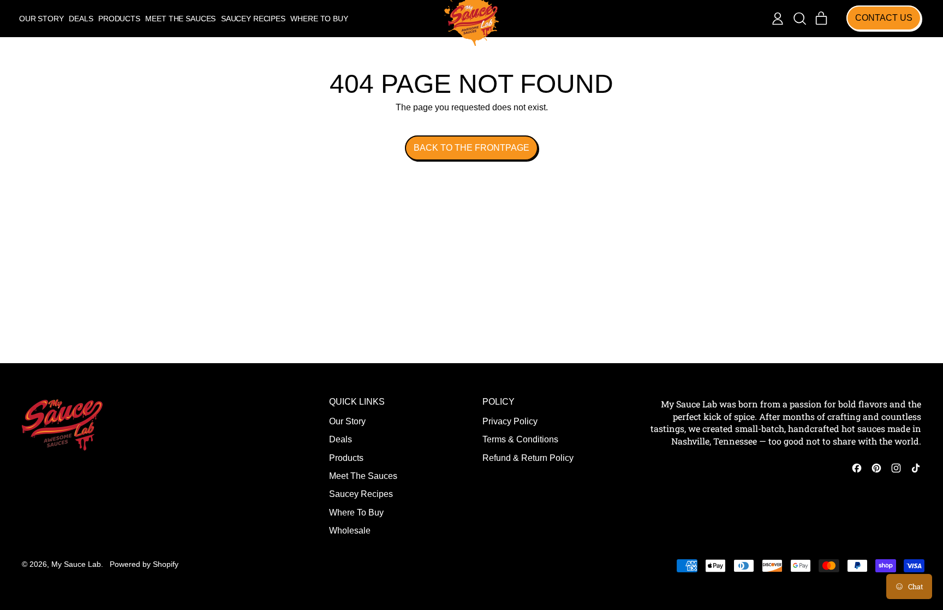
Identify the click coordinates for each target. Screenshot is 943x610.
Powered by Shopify (144, 564)
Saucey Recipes (253, 18)
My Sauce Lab (76, 564)
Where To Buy (319, 18)
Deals (81, 18)
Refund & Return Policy (528, 458)
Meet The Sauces (180, 18)
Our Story (41, 18)
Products (119, 18)
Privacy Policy (510, 421)
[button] (799, 18)
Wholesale (350, 530)
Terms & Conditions (520, 439)
